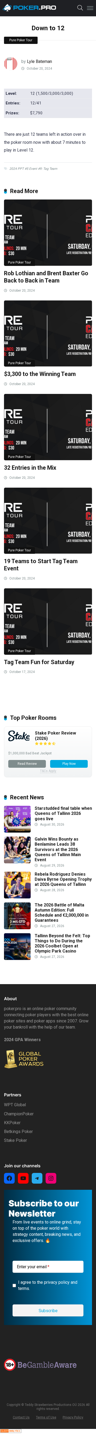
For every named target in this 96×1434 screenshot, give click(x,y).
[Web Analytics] (10, 1431)
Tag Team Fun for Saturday (39, 662)
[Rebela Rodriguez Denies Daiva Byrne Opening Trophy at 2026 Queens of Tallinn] (17, 896)
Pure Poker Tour (20, 40)
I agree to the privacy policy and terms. (47, 1285)
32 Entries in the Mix (30, 467)
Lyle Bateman (39, 61)
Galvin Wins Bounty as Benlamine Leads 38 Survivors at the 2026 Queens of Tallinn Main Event (58, 849)
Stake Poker (15, 1140)
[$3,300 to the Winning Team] (48, 333)
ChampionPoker (19, 1113)
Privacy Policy (73, 1417)
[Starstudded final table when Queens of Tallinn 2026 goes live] (17, 831)
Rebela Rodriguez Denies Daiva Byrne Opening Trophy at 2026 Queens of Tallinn (63, 879)
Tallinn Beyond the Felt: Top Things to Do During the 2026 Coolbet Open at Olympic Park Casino (62, 943)
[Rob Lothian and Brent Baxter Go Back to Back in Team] (48, 233)
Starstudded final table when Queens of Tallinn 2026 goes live (63, 813)
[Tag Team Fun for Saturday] (48, 621)
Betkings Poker (18, 1131)
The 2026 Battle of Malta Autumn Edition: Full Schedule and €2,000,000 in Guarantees (62, 912)
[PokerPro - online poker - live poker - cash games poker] (29, 8)
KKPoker (12, 1122)
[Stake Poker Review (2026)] (19, 739)
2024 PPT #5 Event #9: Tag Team (33, 169)
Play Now (69, 764)
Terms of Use (46, 1417)
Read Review (27, 764)
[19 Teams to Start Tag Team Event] (48, 521)
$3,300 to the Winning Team (40, 374)
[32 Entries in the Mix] (48, 427)
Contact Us (21, 1417)
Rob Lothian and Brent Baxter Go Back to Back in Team (46, 277)
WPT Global (15, 1104)
